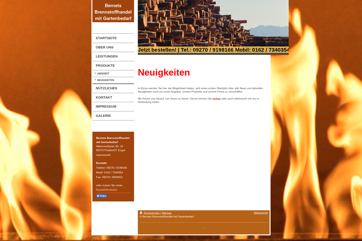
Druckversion (151, 213)
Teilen (102, 196)
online (216, 98)
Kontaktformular (106, 189)
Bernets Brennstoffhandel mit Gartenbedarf (113, 11)
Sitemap (167, 213)
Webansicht (261, 212)
